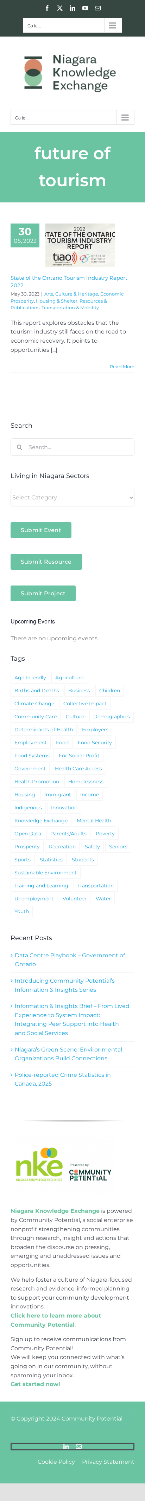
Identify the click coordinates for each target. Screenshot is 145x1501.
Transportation (95, 885)
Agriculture (69, 677)
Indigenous (28, 807)
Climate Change (34, 703)
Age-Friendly (30, 677)
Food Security (95, 742)
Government (30, 768)
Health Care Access (78, 768)
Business (79, 690)
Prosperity (27, 846)
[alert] (72, 638)
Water (103, 898)
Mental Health (94, 820)
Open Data (27, 833)
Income (89, 794)
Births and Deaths (36, 690)
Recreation (62, 846)
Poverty (105, 833)
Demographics (111, 716)
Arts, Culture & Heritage (71, 294)
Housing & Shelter (56, 301)
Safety (92, 846)
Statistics (51, 859)
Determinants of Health (43, 729)
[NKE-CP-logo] (63, 1137)
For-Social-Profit (79, 755)
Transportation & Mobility (70, 307)
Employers (95, 729)
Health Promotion (36, 781)
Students (83, 859)
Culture (75, 716)
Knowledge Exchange (41, 820)
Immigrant (57, 794)
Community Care (35, 716)
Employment (30, 742)
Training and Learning (41, 885)
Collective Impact (85, 703)
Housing (24, 794)
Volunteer (75, 898)
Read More (122, 366)
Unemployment (33, 898)
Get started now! (35, 1384)
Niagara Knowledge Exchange (55, 1211)
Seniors (118, 846)
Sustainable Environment (45, 872)
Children (109, 690)
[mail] (79, 1446)
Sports (22, 859)
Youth (21, 911)
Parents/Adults (68, 833)
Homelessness (85, 781)
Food (62, 742)
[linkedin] (66, 1446)
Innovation (64, 807)
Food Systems (32, 755)
